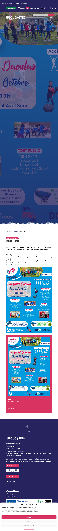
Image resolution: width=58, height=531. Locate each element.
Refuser (29, 521)
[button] (55, 504)
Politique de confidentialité (29, 529)
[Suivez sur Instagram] (50, 8)
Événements (15, 231)
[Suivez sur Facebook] (48, 8)
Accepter (29, 517)
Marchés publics (10, 496)
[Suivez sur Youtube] (53, 8)
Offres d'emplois (10, 494)
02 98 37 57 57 (13, 465)
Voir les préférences (29, 525)
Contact (13, 476)
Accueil (8, 231)
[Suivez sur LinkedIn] (55, 8)
